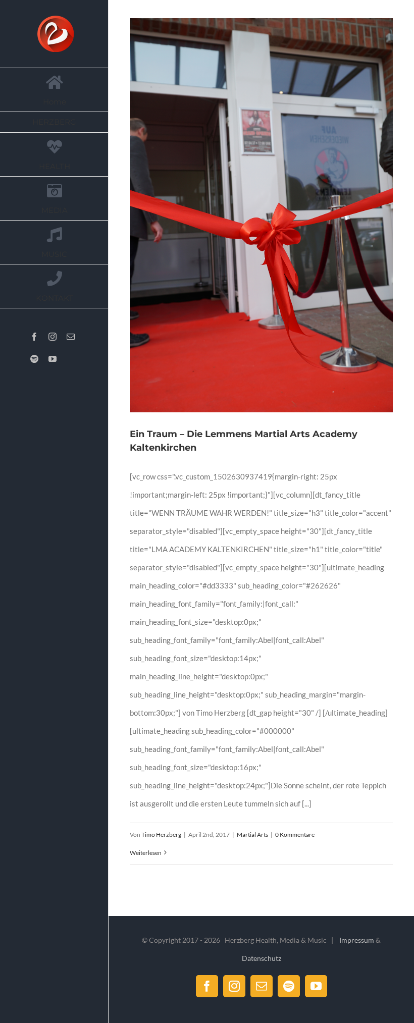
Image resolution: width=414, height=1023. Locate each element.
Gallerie (273, 215)
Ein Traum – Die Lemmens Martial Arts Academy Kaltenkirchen (249, 215)
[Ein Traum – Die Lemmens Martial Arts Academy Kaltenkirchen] (261, 215)
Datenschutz (261, 958)
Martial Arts (252, 834)
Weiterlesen (146, 852)
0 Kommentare (295, 834)
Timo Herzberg (161, 834)
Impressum (356, 940)
